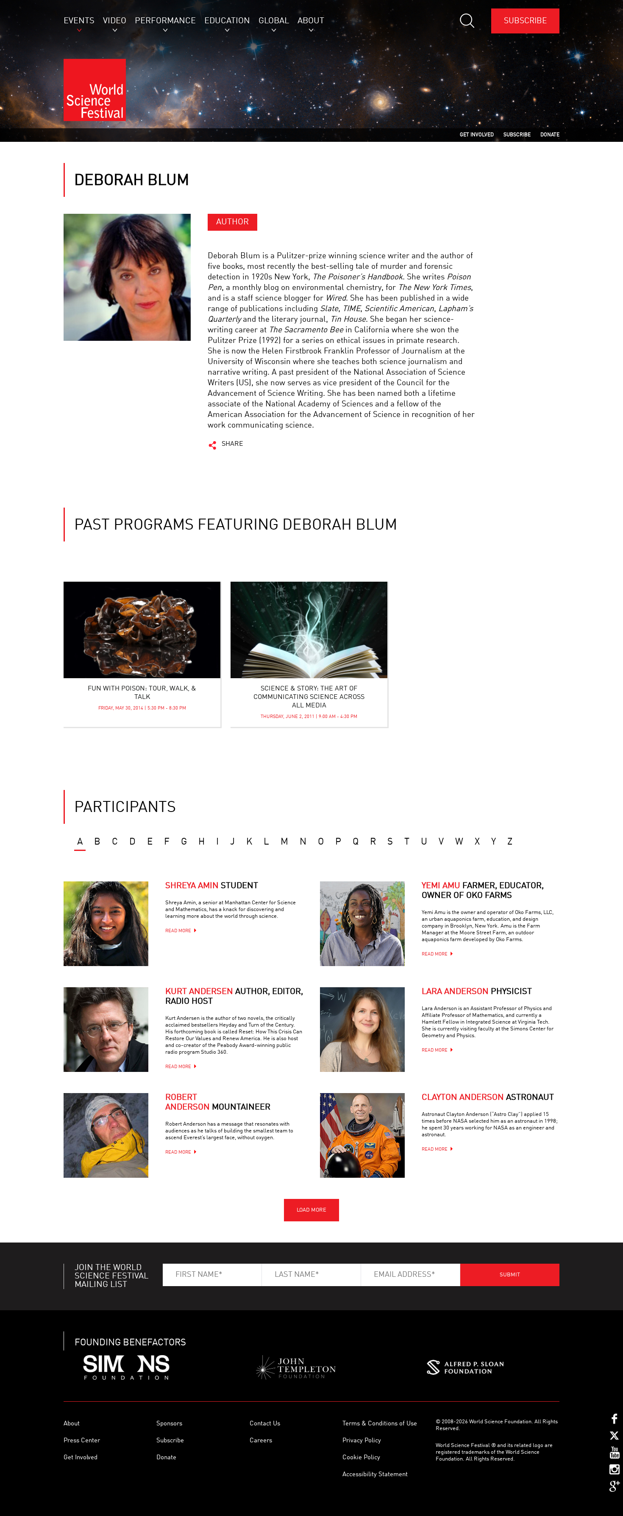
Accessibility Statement (375, 1475)
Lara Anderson (477, 992)
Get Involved (80, 1458)
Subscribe (525, 21)
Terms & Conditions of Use (379, 1424)
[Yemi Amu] (362, 923)
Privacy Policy (361, 1441)
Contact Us (265, 1424)
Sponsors (169, 1424)
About (72, 1424)
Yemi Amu (483, 891)
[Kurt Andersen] (106, 1029)
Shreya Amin (211, 886)
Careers (261, 1441)
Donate (166, 1458)
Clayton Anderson (488, 1098)
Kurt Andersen (234, 997)
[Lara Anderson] (362, 1029)
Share (232, 444)
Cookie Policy (361, 1458)
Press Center (82, 1441)
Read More (178, 931)
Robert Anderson (217, 1103)
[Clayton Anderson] (362, 1135)
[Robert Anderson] (106, 1135)
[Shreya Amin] (106, 923)
